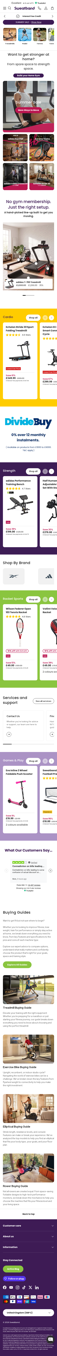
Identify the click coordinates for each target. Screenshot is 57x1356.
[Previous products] (45, 317)
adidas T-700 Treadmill (28, 282)
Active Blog (13, 1268)
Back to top (29, 1214)
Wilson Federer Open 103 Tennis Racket (18, 610)
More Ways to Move (28, 110)
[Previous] (6, 257)
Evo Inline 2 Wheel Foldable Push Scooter (19, 772)
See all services (43, 701)
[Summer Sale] (28, 106)
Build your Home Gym (28, 75)
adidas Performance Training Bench (18, 482)
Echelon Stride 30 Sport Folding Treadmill (20, 328)
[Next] (50, 257)
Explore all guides (17, 964)
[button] (52, 8)
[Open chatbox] (50, 1339)
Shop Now (41, 22)
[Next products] (51, 317)
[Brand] (14, 576)
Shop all (33, 317)
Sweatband (15, 1322)
